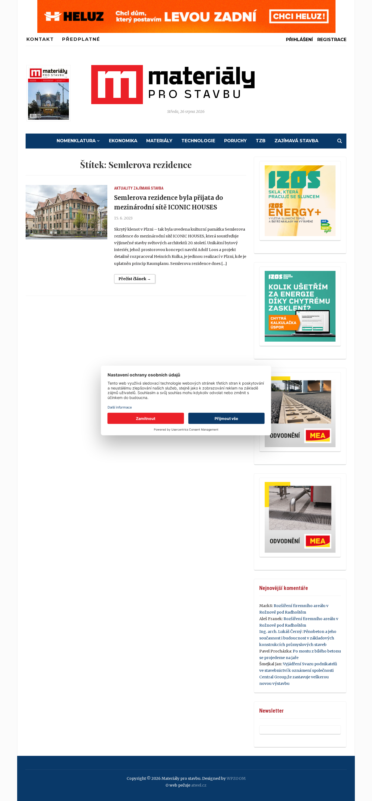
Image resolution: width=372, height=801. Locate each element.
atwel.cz (198, 785)
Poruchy (235, 140)
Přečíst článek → (134, 278)
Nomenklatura (76, 140)
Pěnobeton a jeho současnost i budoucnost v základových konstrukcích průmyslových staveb (297, 638)
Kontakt (40, 39)
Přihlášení (299, 39)
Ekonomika (123, 140)
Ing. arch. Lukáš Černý (280, 631)
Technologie (198, 140)
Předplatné (81, 39)
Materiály (159, 140)
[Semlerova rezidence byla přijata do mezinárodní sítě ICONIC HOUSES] (66, 212)
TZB (261, 140)
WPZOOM (236, 778)
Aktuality (123, 188)
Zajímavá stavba (296, 140)
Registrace (331, 39)
